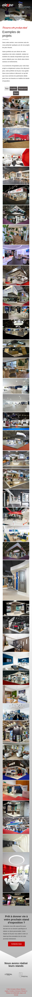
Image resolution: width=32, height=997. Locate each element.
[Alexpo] (8, 2)
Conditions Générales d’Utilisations (18, 987)
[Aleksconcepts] (24, 2)
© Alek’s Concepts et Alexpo (13, 985)
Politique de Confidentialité (12, 989)
